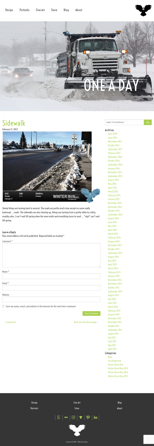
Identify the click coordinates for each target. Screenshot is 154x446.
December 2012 (115, 279)
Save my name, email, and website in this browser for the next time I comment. (41, 306)
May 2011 (112, 345)
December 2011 (114, 318)
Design (9, 10)
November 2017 (115, 141)
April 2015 (112, 187)
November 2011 (115, 322)
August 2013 (113, 256)
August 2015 (113, 179)
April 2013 (112, 264)
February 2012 (114, 310)
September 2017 (115, 149)
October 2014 (114, 210)
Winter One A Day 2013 (118, 368)
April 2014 (112, 229)
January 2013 (114, 276)
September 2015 (115, 176)
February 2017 (114, 153)
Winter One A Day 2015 (118, 376)
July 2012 (112, 299)
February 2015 (114, 195)
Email (5, 283)
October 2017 (113, 145)
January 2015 (114, 199)
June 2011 (112, 341)
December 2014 (115, 203)
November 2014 (115, 206)
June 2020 (112, 133)
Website (5, 294)
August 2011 (113, 333)
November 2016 (115, 156)
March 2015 (113, 191)
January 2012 (114, 314)
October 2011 (113, 326)
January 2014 (114, 241)
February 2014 (114, 237)
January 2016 (114, 168)
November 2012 (115, 283)
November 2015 (115, 172)
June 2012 (112, 302)
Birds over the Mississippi (86, 322)
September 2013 (115, 253)
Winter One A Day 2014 (118, 372)
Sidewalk (13, 123)
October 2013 (114, 249)
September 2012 (115, 291)
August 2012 (113, 295)
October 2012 (113, 287)
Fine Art (40, 10)
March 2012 (113, 306)
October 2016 (114, 160)
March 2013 (113, 268)
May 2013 (112, 260)
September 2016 (115, 164)
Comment (7, 241)
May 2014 (112, 226)
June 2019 (112, 137)
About (78, 10)
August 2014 (113, 218)
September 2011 (115, 329)
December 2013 (115, 245)
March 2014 (113, 233)
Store (54, 10)
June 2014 (112, 222)
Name (5, 271)
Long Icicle (10, 322)
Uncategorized (114, 360)
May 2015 (112, 183)
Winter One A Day (115, 364)
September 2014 (115, 214)
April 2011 (112, 348)
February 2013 (114, 272)
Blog (66, 10)
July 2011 (112, 337)
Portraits (24, 10)
